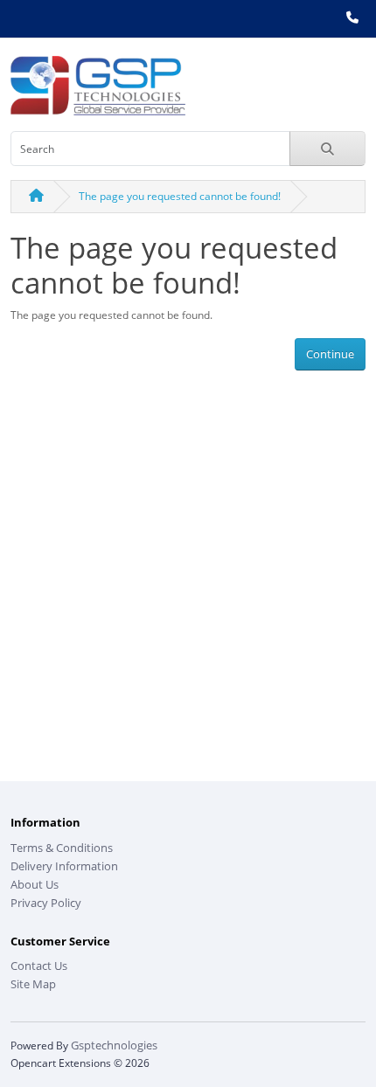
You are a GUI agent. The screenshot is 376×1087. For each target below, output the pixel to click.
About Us (34, 884)
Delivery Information (64, 866)
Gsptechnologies (114, 1045)
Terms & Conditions (61, 847)
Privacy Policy (45, 902)
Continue (330, 354)
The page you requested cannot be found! (180, 196)
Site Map (33, 984)
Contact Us (38, 965)
